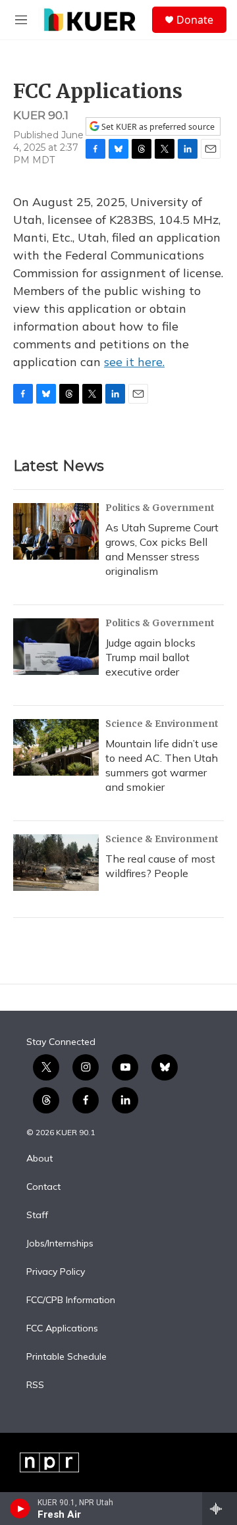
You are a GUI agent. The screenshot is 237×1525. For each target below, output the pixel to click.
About (39, 1159)
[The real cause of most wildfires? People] (56, 862)
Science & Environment (162, 724)
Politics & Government (160, 508)
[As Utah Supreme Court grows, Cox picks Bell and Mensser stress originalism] (56, 531)
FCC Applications (62, 1329)
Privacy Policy (55, 1272)
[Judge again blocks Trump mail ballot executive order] (56, 646)
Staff (37, 1215)
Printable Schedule (66, 1357)
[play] (20, 1508)
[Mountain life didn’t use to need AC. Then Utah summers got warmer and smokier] (56, 747)
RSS (35, 1385)
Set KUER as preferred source (157, 126)
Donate (194, 20)
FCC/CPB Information (70, 1300)
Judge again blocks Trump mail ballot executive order (150, 657)
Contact (43, 1187)
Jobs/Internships (59, 1244)
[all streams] (219, 1508)
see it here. (134, 361)
